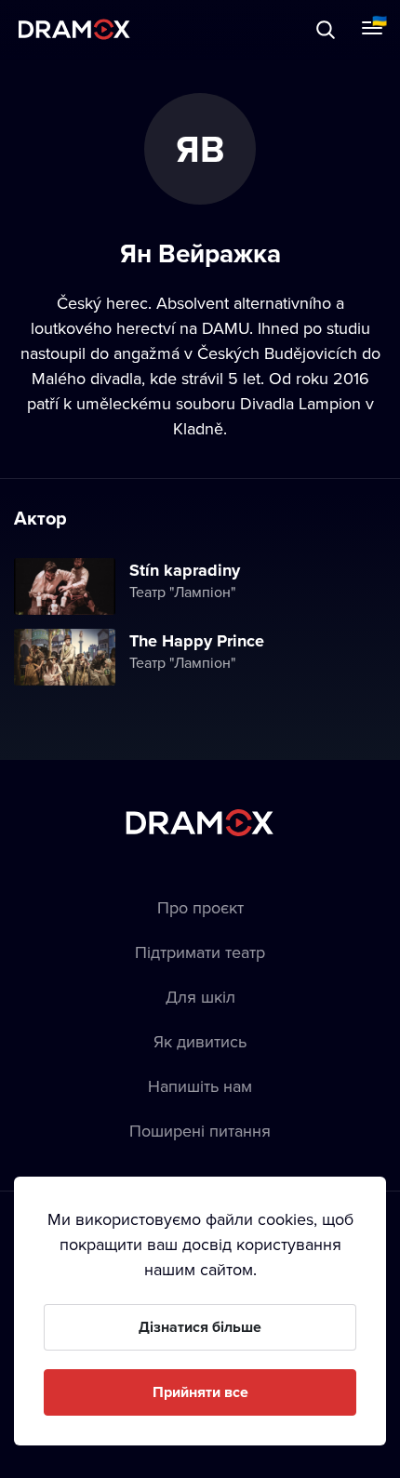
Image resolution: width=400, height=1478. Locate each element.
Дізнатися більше (200, 1327)
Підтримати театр (200, 952)
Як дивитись (200, 1041)
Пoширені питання (200, 1130)
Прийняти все (200, 1392)
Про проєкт (200, 907)
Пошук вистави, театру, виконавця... (202, 29)
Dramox (74, 29)
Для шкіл (200, 996)
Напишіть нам (200, 1086)
